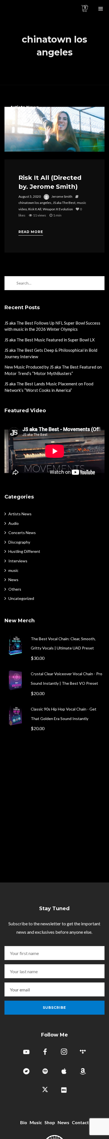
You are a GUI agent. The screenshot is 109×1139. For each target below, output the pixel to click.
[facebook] (45, 1052)
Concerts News (22, 532)
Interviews (17, 560)
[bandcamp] (26, 1071)
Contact (80, 1122)
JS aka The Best (64, 203)
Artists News (24, 107)
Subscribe (54, 1007)
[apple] (64, 1071)
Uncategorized (21, 598)
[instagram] (64, 1052)
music (13, 570)
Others (14, 589)
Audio (13, 523)
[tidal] (82, 1052)
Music (36, 1122)
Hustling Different (24, 551)
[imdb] (64, 1090)
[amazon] (82, 1071)
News (13, 579)
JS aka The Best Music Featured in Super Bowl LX (49, 339)
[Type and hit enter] (99, 283)
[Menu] (100, 8)
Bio (23, 1122)
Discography (19, 542)
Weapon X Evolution (58, 209)
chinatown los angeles (34, 203)
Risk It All (34, 209)
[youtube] (26, 1055)
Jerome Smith (61, 196)
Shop (49, 1122)
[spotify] (45, 1071)
